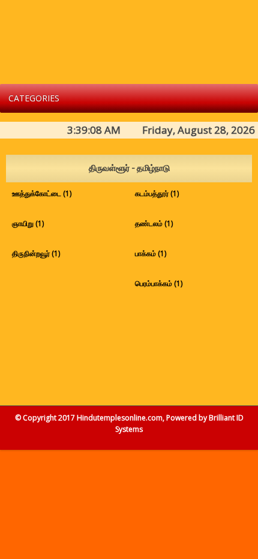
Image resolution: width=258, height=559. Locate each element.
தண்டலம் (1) (154, 223)
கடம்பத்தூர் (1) (157, 193)
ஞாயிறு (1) (28, 223)
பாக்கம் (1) (150, 253)
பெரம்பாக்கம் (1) (158, 283)
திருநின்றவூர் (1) (36, 253)
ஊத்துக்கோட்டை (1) (41, 193)
